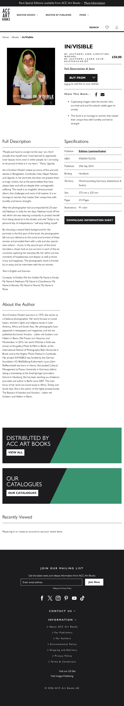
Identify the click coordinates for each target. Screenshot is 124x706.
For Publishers (63, 632)
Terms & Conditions (63, 661)
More (82, 15)
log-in (12, 531)
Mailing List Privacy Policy (62, 588)
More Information (94, 3)
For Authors (63, 638)
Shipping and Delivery (63, 650)
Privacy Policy (63, 656)
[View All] (62, 445)
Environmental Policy (63, 644)
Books (15, 37)
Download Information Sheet (90, 220)
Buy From (77, 78)
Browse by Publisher (58, 15)
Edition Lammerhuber (92, 151)
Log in (67, 83)
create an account (28, 531)
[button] (107, 27)
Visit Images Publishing (62, 676)
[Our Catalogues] (62, 486)
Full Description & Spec (79, 68)
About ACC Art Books (63, 626)
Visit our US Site (67, 671)
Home (5, 37)
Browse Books (26, 15)
